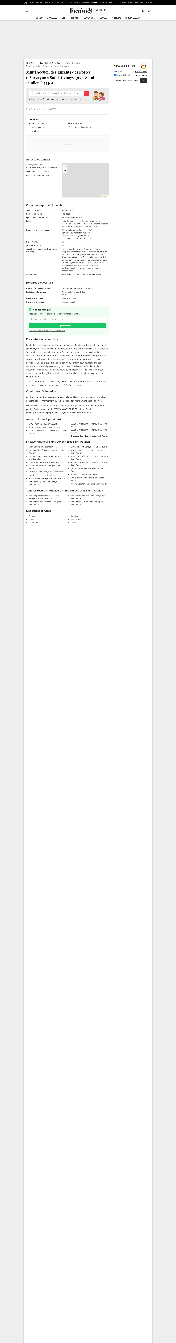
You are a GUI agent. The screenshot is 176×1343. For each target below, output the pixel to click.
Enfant (75, 18)
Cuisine (47, 2)
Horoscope (133, 2)
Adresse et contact (39, 123)
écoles (103, 18)
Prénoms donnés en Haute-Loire (85, 474)
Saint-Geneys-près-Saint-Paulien (66, 63)
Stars (116, 2)
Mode (32, 2)
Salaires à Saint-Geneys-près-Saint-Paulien (47, 471)
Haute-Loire (44, 63)
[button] (65, 167)
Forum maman (132, 18)
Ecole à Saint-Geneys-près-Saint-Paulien (46, 462)
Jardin (69, 2)
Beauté (39, 2)
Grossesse (52, 18)
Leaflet (105, 196)
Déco (63, 2)
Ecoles (31, 519)
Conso (39, 18)
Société (108, 2)
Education (89, 18)
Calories (74, 516)
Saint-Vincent (75, 99)
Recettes (55, 2)
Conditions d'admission (81, 127)
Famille (93, 2)
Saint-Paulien (52, 99)
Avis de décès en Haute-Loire (41, 475)
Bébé (64, 18)
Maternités (33, 522)
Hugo (141, 2)
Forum (149, 2)
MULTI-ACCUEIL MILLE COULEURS (43, 424)
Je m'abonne (65, 325)
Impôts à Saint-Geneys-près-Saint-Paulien (47, 478)
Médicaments (76, 519)
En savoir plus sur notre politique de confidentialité (47, 331)
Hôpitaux (74, 522)
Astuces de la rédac (123, 75)
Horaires (35, 131)
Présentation (76, 123)
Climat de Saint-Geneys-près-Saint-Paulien (89, 447)
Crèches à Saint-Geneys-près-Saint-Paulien (89, 436)
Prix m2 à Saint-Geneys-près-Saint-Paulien (89, 484)
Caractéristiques (38, 127)
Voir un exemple (141, 72)
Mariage (85, 2)
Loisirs (123, 2)
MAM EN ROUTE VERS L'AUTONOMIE (44, 427)
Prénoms (116, 18)
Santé (101, 2)
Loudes (64, 99)
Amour (77, 2)
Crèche (34, 63)
